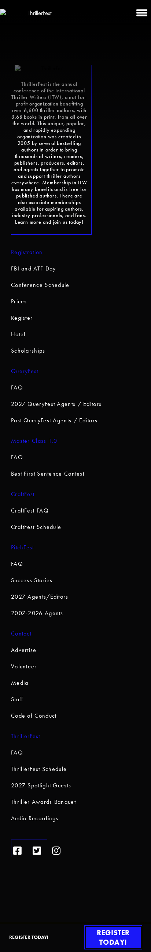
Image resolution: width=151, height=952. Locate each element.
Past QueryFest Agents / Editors (54, 420)
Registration (27, 252)
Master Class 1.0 (34, 441)
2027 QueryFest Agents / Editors (56, 404)
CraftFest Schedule (36, 527)
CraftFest (23, 494)
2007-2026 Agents (37, 613)
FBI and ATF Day (33, 268)
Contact (21, 633)
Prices (19, 301)
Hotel (18, 334)
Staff (17, 699)
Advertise (24, 650)
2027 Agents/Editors (40, 596)
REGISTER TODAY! (113, 937)
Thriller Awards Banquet (43, 802)
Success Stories (32, 580)
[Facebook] (17, 851)
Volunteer (24, 666)
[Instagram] (56, 851)
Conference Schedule (40, 285)
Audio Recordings (35, 818)
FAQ (17, 387)
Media (20, 683)
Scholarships (28, 350)
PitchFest (22, 547)
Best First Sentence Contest (47, 473)
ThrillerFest (25, 736)
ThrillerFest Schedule (39, 769)
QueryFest (24, 371)
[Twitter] (37, 851)
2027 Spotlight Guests (41, 785)
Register (22, 318)
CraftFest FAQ (30, 510)
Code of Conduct (34, 715)
